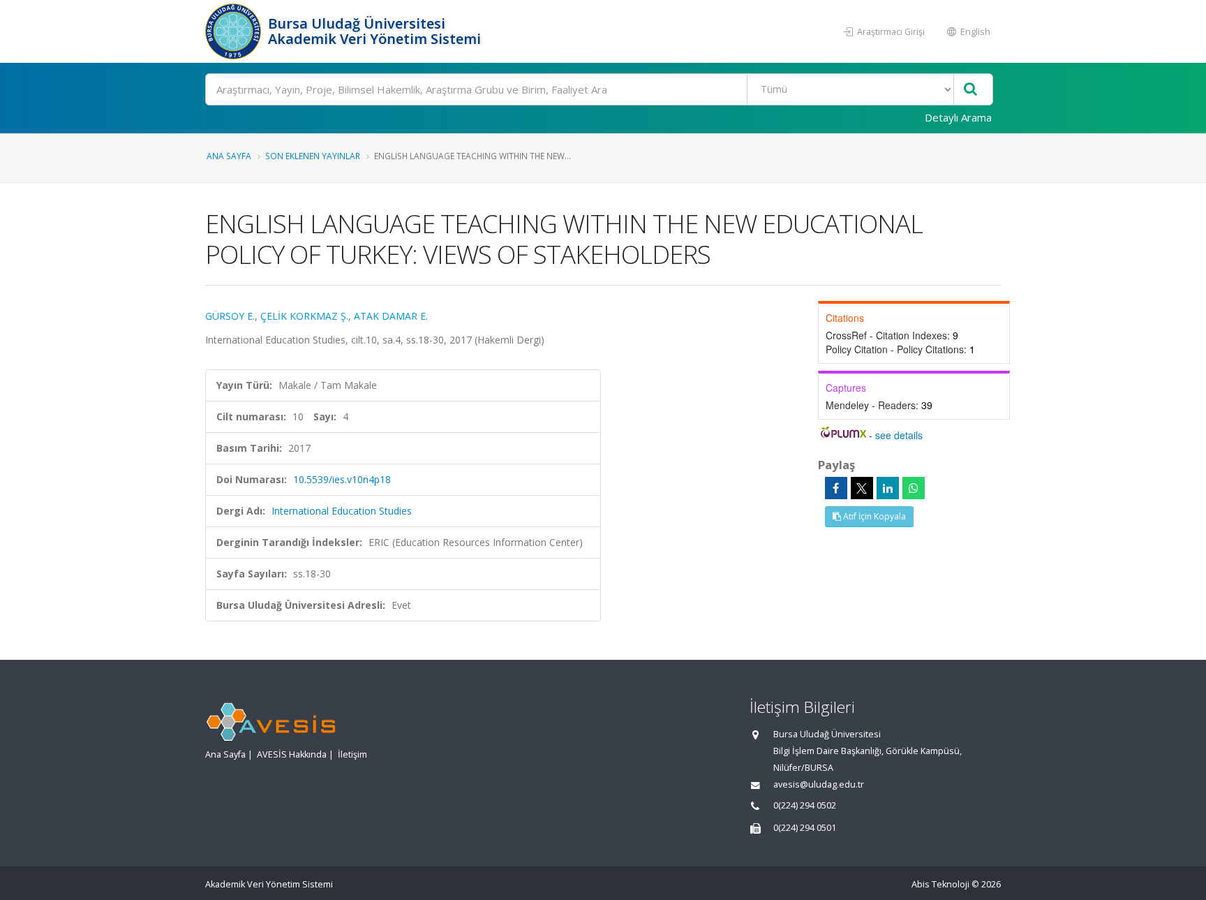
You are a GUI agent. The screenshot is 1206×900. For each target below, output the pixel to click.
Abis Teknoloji (940, 884)
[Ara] (970, 89)
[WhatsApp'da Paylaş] (913, 488)
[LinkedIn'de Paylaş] (888, 488)
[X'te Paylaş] (862, 488)
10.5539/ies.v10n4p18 (342, 479)
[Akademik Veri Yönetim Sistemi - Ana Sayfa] (235, 31)
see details (899, 435)
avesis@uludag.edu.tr (818, 784)
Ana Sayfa (229, 155)
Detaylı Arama (958, 117)
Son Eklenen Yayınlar (312, 155)
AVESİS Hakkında (292, 754)
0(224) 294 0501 (804, 828)
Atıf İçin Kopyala (873, 516)
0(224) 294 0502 (804, 805)
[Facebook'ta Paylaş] (836, 488)
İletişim (352, 754)
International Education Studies (341, 510)
